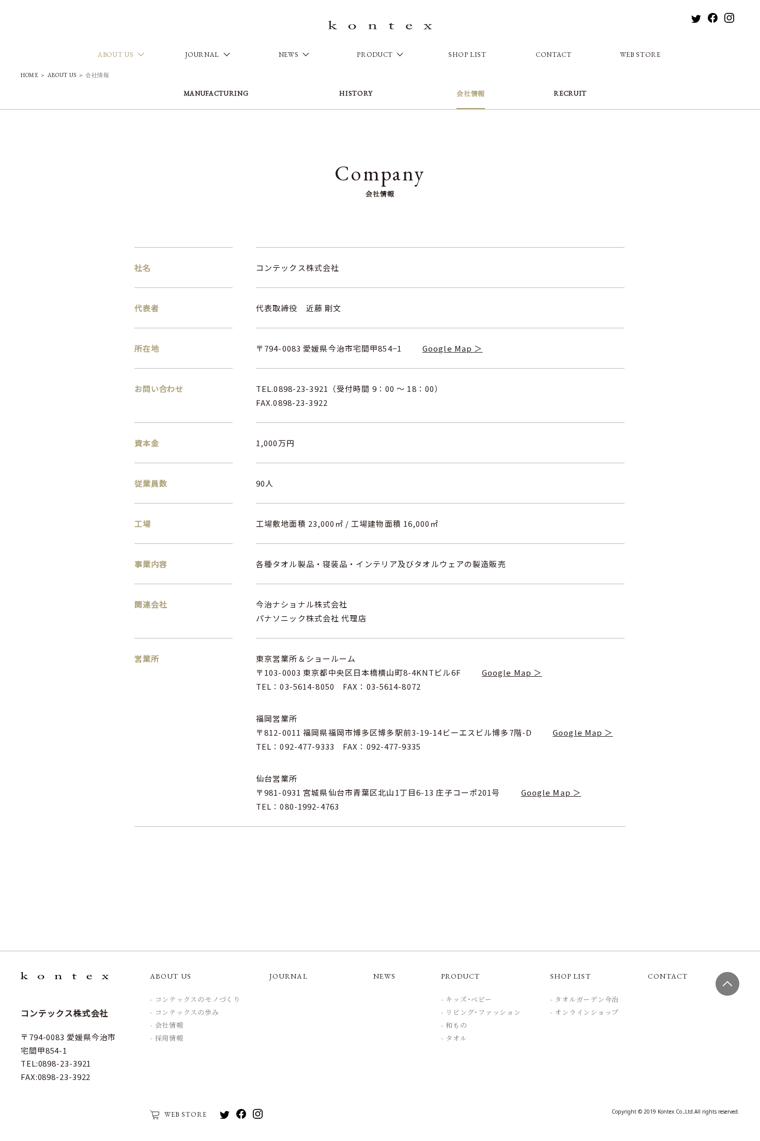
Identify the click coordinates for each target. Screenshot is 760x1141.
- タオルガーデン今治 (584, 1000)
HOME (30, 75)
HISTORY (356, 94)
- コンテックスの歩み (184, 1013)
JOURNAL (288, 976)
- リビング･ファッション (481, 1013)
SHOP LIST (467, 54)
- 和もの (454, 1026)
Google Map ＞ (452, 348)
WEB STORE (640, 54)
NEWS (384, 976)
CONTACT (554, 54)
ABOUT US (61, 75)
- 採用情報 (167, 1038)
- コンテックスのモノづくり (195, 1000)
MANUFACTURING (216, 94)
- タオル (454, 1038)
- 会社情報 (167, 1026)
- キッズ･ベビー (466, 1000)
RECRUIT (570, 94)
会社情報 (471, 94)
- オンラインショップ (584, 1012)
